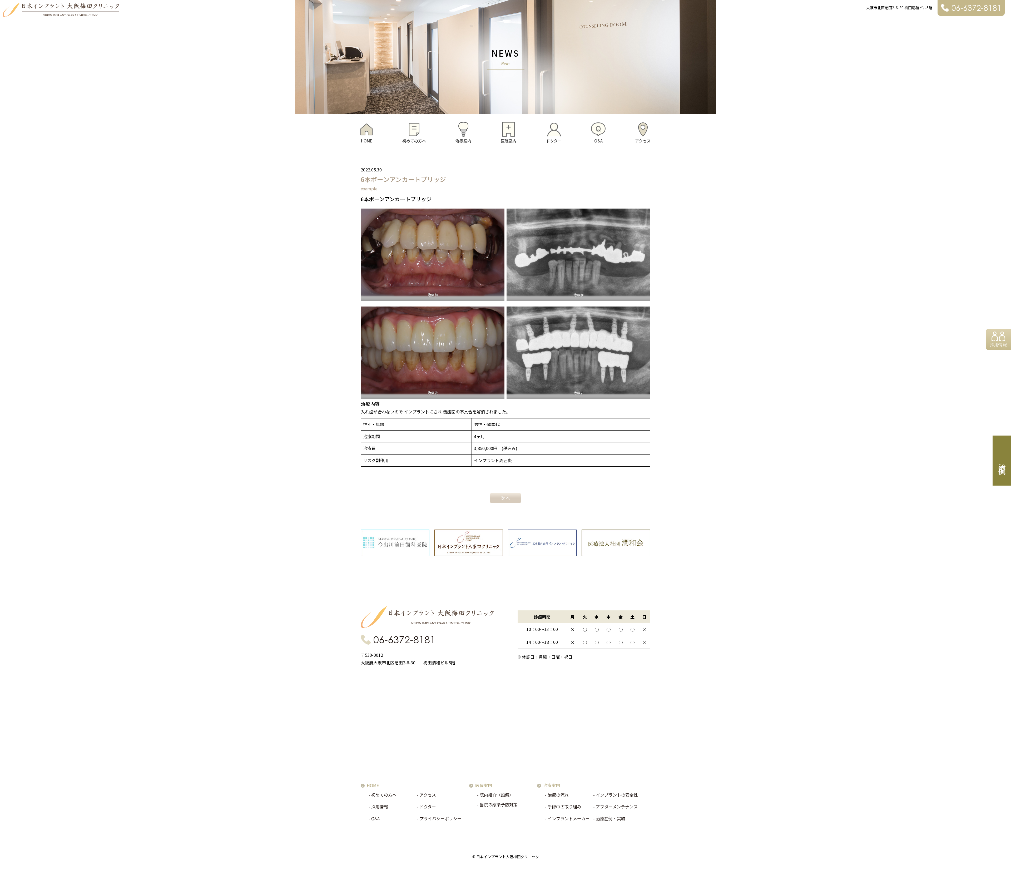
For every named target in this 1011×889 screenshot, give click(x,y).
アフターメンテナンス (617, 806)
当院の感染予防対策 (499, 804)
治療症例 (1002, 460)
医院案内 (509, 141)
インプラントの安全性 (617, 795)
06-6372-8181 (976, 8)
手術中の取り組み (564, 806)
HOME (366, 141)
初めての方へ (414, 141)
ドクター (554, 141)
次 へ (505, 498)
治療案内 (463, 141)
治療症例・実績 (610, 818)
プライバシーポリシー (440, 818)
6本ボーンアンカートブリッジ (403, 179)
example (369, 188)
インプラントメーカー (569, 818)
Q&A (598, 141)
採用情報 (998, 344)
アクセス (643, 141)
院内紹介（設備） (496, 795)
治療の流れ (558, 795)
